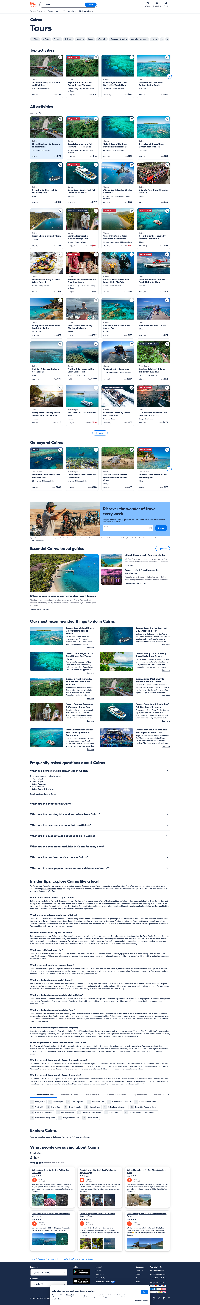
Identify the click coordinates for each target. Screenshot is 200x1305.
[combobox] (62, 4)
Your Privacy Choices (103, 1282)
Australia (41, 1259)
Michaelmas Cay (38, 786)
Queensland (53, 1259)
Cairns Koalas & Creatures (42, 789)
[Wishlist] (148, 3)
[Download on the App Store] (81, 1281)
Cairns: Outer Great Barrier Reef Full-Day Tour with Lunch (51, 1171)
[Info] (40, 113)
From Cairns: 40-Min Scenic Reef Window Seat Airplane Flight (98, 1171)
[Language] (157, 3)
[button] (46, 76)
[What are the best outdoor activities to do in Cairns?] (167, 835)
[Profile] (166, 3)
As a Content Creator (158, 1274)
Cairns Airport (38, 781)
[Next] (169, 76)
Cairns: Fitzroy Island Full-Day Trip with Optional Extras (146, 1171)
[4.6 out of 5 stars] (37, 1162)
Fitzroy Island (37, 779)
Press (138, 1282)
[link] (46, 76)
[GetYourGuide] (33, 4)
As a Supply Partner (157, 1271)
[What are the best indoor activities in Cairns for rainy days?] (167, 846)
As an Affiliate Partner (158, 1278)
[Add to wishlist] (60, 57)
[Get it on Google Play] (81, 1272)
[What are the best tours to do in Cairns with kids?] (167, 825)
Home (32, 1259)
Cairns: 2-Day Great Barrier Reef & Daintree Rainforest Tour (97, 1215)
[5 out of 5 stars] (52, 1176)
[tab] (43, 1095)
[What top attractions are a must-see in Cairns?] (167, 770)
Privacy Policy (100, 1278)
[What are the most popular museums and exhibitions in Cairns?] (167, 868)
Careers (138, 1274)
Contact (98, 1271)
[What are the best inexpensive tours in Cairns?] (167, 857)
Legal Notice (100, 1274)
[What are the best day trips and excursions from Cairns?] (167, 814)
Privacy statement (36, 540)
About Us (139, 1271)
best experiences (82, 1137)
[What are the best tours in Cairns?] (167, 803)
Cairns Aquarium (39, 784)
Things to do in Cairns (69, 1259)
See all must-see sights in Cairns (43, 794)
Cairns (55, 1137)
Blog (137, 1278)
